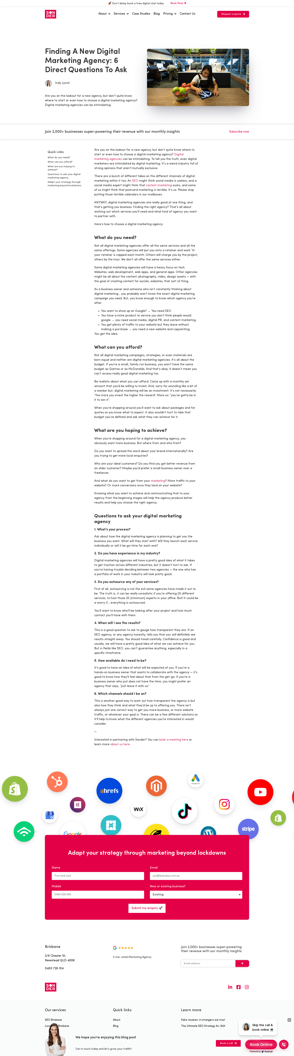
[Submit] (242, 963)
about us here (120, 744)
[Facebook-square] (238, 987)
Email (154, 867)
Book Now (177, 3)
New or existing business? (167, 886)
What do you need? (59, 157)
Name (56, 867)
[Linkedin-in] (230, 987)
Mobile (56, 886)
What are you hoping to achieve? (61, 168)
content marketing (159, 185)
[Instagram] (246, 987)
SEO (135, 180)
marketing (158, 481)
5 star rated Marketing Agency (132, 957)
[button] (233, 14)
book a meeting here (173, 739)
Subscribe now (239, 131)
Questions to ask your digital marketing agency (64, 176)
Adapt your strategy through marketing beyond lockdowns (64, 184)
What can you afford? (60, 162)
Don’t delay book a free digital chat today (137, 3)
